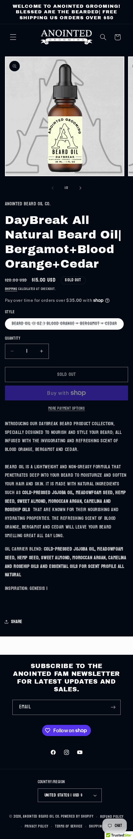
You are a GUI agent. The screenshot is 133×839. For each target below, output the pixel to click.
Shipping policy (102, 826)
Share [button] (16, 622)
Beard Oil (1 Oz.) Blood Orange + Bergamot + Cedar (68, 324)
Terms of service (69, 826)
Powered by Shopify (77, 817)
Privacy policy (36, 826)
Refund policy (112, 817)
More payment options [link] (66, 409)
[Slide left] (52, 188)
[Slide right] (80, 188)
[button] (13, 37)
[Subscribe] (113, 707)
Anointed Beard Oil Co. (41, 817)
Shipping (11, 289)
